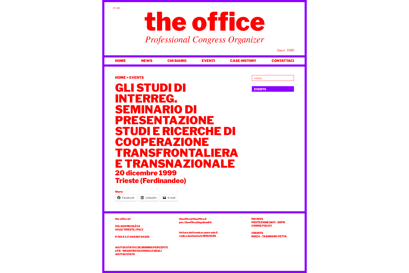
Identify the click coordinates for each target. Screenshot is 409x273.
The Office (204, 21)
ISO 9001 (257, 218)
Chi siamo (176, 61)
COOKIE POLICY (261, 225)
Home (120, 61)
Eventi (208, 61)
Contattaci (283, 61)
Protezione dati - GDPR (268, 222)
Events (136, 78)
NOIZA (255, 236)
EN (118, 8)
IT (114, 8)
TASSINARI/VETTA (274, 236)
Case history (243, 61)
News (146, 61)
